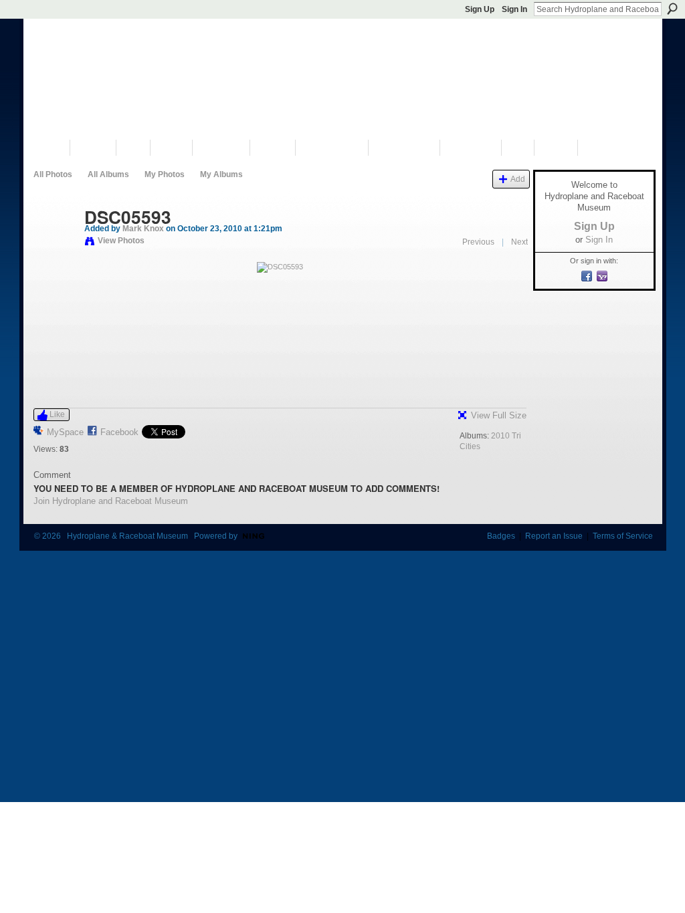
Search (672, 9)
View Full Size (498, 415)
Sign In (514, 9)
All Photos (52, 174)
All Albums (108, 174)
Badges (501, 536)
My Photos (164, 174)
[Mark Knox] (54, 245)
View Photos (121, 240)
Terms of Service (623, 536)
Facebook (119, 432)
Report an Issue (554, 536)
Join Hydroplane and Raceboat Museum (110, 501)
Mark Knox (143, 228)
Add (517, 178)
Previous (478, 242)
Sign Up (479, 9)
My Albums (221, 174)
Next (519, 242)
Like (57, 414)
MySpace (65, 432)
